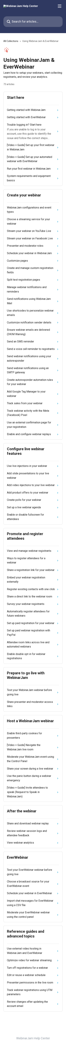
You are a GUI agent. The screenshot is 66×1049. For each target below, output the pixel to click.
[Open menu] (60, 6)
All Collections (10, 41)
